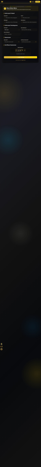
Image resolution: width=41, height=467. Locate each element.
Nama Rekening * (24, 27)
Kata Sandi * (6, 39)
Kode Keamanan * (20, 47)
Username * (6, 15)
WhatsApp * (6, 20)
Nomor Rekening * (7, 32)
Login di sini (23, 60)
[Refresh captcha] (25, 50)
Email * (22, 15)
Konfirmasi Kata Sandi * (25, 39)
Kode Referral (23, 20)
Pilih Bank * (6, 27)
